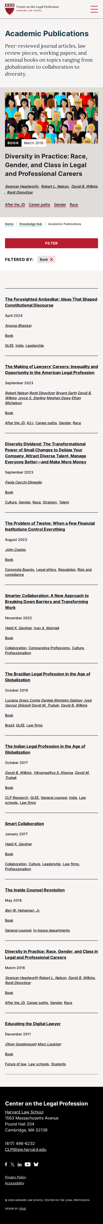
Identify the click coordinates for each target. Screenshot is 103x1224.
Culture (11, 502)
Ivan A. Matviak (46, 628)
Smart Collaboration (24, 823)
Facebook (6, 1164)
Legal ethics (46, 569)
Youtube (27, 1164)
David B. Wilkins (84, 186)
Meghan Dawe (58, 398)
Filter (51, 243)
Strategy (50, 502)
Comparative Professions (49, 648)
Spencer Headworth (22, 186)
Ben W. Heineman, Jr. (22, 910)
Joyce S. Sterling (32, 398)
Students (58, 1064)
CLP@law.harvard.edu (25, 1149)
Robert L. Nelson (55, 186)
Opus (22, 1208)
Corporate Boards (20, 569)
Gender (65, 423)
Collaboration (16, 648)
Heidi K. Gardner (18, 628)
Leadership (35, 345)
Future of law (16, 1064)
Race (77, 423)
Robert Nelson (16, 393)
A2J (30, 423)
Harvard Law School (32, 9)
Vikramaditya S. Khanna (54, 772)
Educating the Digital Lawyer (33, 1023)
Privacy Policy (15, 1177)
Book (44, 259)
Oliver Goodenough (20, 1044)
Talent (64, 502)
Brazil (10, 725)
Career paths (47, 423)
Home (9, 224)
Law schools (39, 1064)
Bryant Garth (66, 393)
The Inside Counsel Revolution (35, 889)
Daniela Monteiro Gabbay (61, 700)
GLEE (9, 345)
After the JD (15, 423)
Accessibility (14, 1183)
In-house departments (51, 930)
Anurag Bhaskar (18, 325)
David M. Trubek (46, 705)
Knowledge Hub (31, 224)
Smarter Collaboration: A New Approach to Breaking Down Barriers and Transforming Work (47, 601)
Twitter (12, 1164)
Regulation (67, 569)
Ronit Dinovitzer (20, 192)
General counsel (54, 797)
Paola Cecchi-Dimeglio (23, 482)
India (20, 345)
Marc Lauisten (49, 1044)
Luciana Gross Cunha (22, 700)
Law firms (34, 725)
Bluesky (37, 1164)
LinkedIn (20, 1164)
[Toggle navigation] (94, 9)
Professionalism (18, 653)
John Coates (15, 549)
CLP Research (17, 797)
